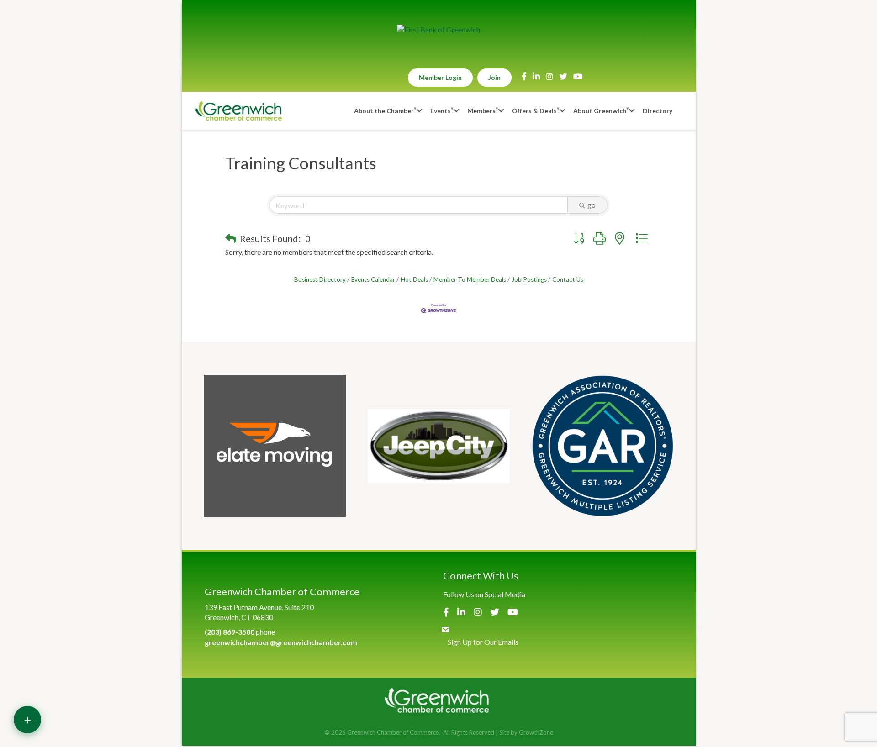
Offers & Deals (534, 111)
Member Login (440, 77)
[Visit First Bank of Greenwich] (438, 30)
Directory (657, 111)
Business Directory (320, 279)
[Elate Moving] (275, 446)
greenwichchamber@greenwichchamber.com (281, 642)
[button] (230, 238)
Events (440, 111)
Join (494, 77)
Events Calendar (373, 279)
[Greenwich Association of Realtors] (603, 446)
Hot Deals (414, 279)
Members (481, 111)
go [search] (591, 204)
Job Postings (529, 279)
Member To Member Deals (469, 279)
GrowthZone (536, 732)
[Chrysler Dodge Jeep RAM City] (439, 446)
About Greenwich (599, 111)
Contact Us (567, 279)
